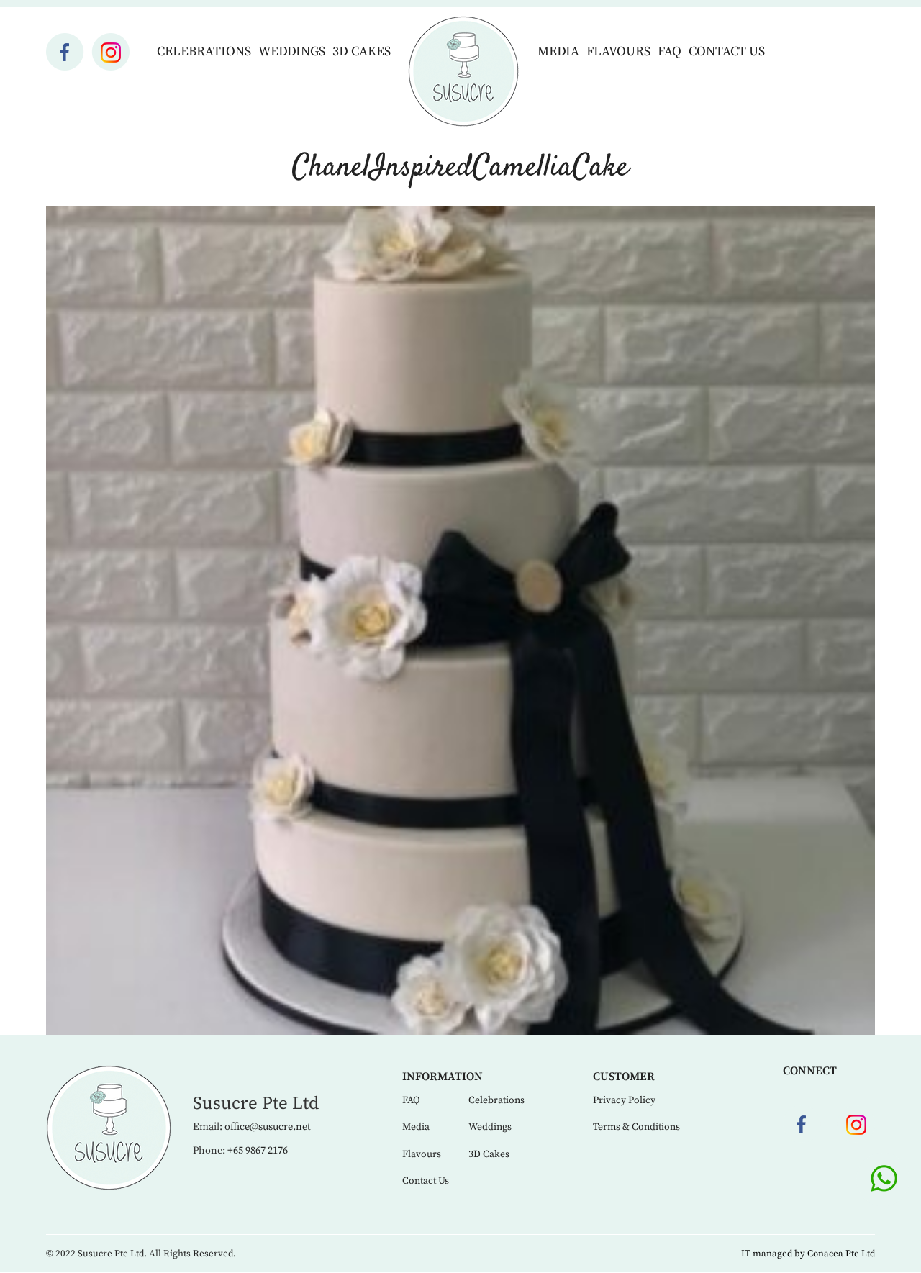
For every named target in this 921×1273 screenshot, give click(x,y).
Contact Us (727, 51)
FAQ (669, 51)
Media (558, 51)
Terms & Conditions (636, 1126)
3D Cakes (361, 51)
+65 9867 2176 (257, 1150)
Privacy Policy (624, 1100)
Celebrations (204, 51)
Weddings (291, 51)
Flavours (618, 51)
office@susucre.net (267, 1126)
